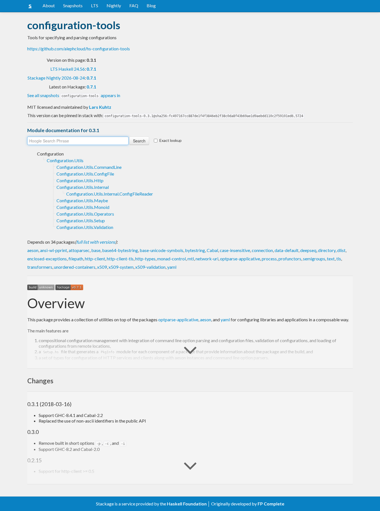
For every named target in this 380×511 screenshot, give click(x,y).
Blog (151, 5)
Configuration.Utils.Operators (85, 213)
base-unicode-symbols (161, 250)
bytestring (195, 250)
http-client (95, 258)
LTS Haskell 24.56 (67, 68)
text (331, 258)
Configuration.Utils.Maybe (82, 200)
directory (326, 250)
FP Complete (271, 503)
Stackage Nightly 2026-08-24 (56, 77)
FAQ (133, 5)
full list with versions (95, 242)
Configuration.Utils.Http (79, 180)
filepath (75, 258)
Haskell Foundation (187, 503)
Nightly (114, 5)
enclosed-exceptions (47, 258)
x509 (102, 267)
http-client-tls (120, 258)
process (269, 258)
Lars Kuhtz (100, 107)
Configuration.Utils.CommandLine (89, 167)
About (49, 5)
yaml (171, 267)
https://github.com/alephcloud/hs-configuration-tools (78, 48)
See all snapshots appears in (73, 95)
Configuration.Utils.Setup (80, 220)
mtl (190, 258)
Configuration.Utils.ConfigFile (85, 173)
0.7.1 (91, 68)
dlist (341, 250)
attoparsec (79, 250)
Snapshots (73, 5)
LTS (94, 5)
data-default (286, 250)
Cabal (212, 250)
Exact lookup (170, 140)
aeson (32, 250)
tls (338, 258)
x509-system (121, 267)
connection (262, 250)
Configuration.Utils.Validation (84, 227)
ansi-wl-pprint (53, 250)
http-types (145, 258)
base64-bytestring (120, 250)
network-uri (207, 258)
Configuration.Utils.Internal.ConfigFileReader (109, 193)
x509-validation (150, 267)
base (95, 250)
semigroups (314, 258)
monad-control (171, 258)
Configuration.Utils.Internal (82, 187)
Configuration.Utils (65, 160)
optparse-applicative (240, 258)
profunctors (289, 258)
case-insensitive (235, 250)
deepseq (308, 250)
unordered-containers (74, 267)
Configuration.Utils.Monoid (82, 207)
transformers (39, 267)
